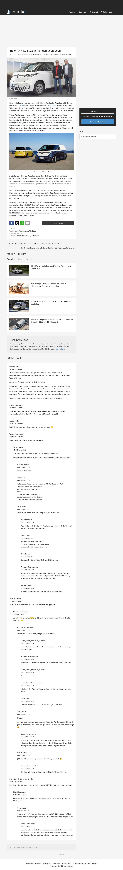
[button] (11, 223)
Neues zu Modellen (25, 54)
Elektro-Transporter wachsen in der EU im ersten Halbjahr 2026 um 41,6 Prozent (52, 320)
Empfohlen (11, 259)
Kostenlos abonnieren (98, 122)
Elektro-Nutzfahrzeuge (22, 236)
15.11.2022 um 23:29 (27, 768)
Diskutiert (30, 259)
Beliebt (21, 259)
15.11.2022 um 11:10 (16, 437)
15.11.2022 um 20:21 (23, 509)
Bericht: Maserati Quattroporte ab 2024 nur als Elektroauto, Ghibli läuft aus (35, 243)
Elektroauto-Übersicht (33, 863)
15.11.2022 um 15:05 (23, 755)
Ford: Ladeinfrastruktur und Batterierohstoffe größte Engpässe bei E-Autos (48, 248)
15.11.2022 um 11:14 (19, 614)
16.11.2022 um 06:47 (27, 538)
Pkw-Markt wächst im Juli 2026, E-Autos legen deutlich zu (51, 267)
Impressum (56, 863)
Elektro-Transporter (19, 231)
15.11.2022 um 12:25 (23, 630)
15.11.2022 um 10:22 (16, 601)
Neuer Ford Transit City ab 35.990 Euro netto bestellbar (50, 302)
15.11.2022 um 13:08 (23, 467)
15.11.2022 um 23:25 (27, 737)
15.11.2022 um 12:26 (19, 450)
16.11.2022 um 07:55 (27, 570)
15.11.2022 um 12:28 (27, 643)
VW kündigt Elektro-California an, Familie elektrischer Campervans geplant (48, 284)
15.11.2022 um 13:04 (27, 672)
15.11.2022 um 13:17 (23, 810)
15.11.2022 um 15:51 (23, 480)
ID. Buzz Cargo (50, 105)
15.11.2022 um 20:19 (27, 701)
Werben (94, 863)
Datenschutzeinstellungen (81, 863)
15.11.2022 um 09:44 (16, 782)
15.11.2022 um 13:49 (27, 685)
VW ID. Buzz (31, 231)
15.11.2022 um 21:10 (27, 522)
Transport (36, 54)
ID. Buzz (20, 105)
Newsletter (59, 223)
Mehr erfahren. (61, 349)
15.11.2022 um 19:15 (27, 826)
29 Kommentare (65, 54)
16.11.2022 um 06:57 (27, 556)
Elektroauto (35, 236)
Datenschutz (66, 863)
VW (20, 233)
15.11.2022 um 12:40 (27, 659)
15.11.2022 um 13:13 (16, 424)
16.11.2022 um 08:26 (27, 588)
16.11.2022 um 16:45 (16, 408)
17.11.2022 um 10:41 (16, 369)
